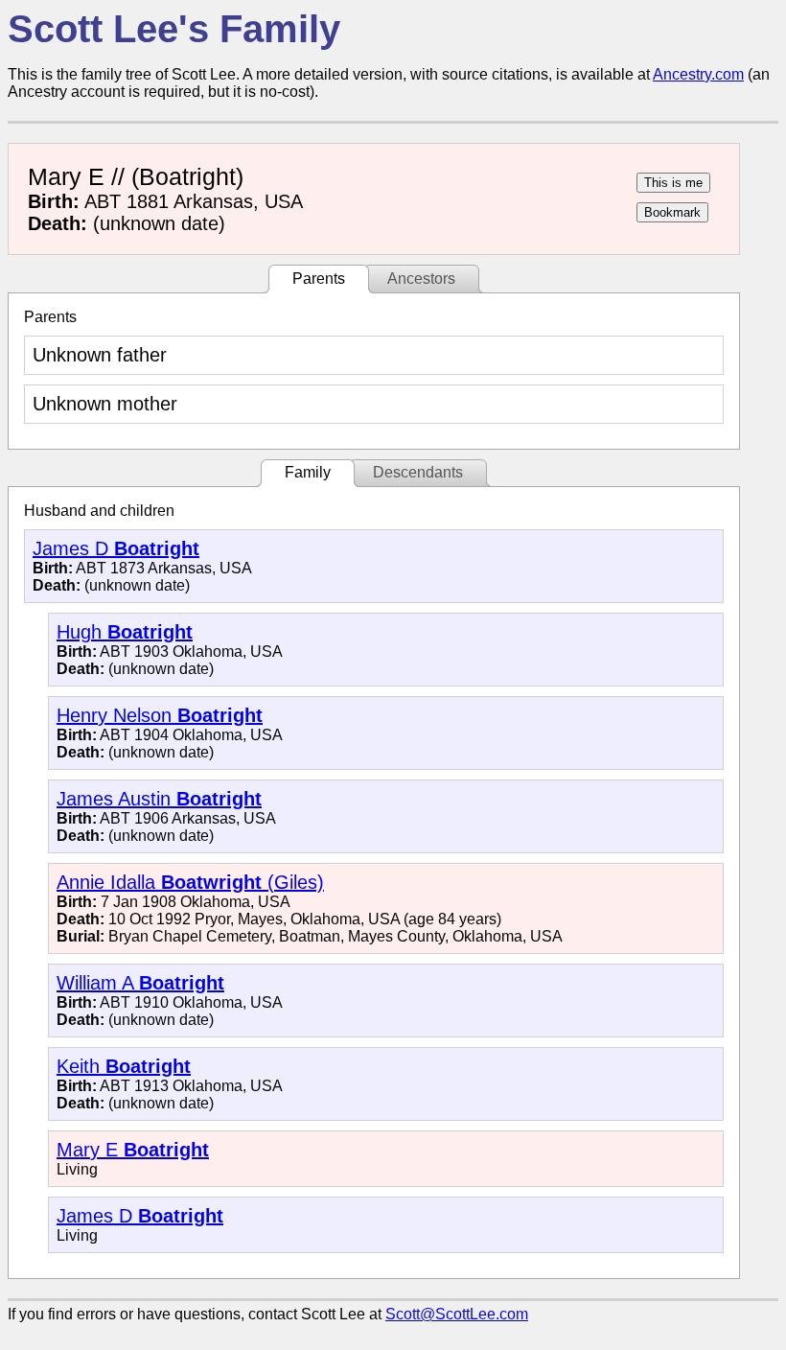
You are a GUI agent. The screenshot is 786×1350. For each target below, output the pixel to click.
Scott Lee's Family (174, 29)
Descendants (418, 472)
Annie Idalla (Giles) (190, 882)
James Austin (159, 798)
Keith (124, 1066)
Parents (318, 278)
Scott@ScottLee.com (456, 1314)
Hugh (125, 631)
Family (308, 472)
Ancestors (421, 278)
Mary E (133, 1149)
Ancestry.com (698, 74)
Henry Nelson (160, 715)
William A (140, 982)
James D (116, 548)
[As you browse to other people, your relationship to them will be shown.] (673, 183)
